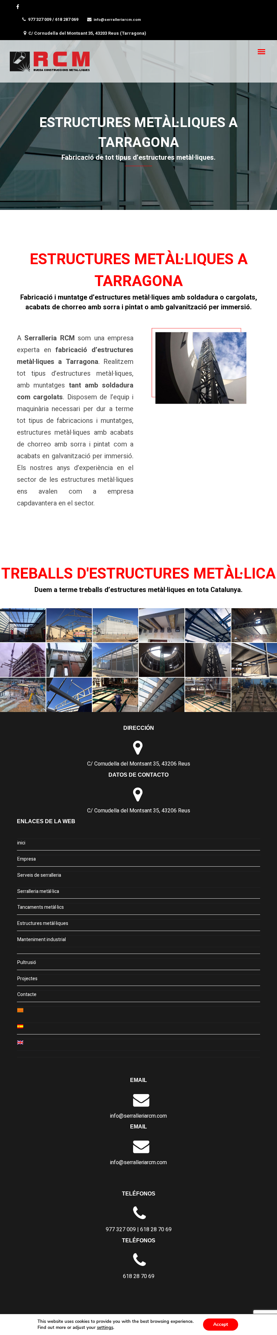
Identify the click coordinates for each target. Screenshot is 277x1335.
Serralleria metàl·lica (38, 891)
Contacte (26, 994)
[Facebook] (18, 6)
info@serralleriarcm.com (117, 20)
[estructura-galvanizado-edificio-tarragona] (23, 660)
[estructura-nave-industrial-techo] (69, 695)
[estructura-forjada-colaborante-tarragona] (254, 625)
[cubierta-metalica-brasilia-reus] (23, 625)
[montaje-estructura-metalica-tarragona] (208, 695)
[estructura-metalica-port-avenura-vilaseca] (23, 695)
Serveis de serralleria (39, 875)
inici (21, 842)
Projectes (27, 978)
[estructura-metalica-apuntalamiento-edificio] (69, 660)
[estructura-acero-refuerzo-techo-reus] (161, 625)
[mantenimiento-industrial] (254, 695)
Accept (220, 1324)
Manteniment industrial (41, 939)
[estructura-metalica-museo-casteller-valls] (208, 660)
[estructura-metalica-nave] (254, 660)
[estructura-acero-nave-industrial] (69, 625)
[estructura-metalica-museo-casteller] (161, 660)
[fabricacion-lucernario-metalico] (161, 695)
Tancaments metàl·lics (40, 907)
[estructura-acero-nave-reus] (115, 625)
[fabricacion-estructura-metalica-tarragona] (115, 695)
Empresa (26, 859)
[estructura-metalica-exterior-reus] (115, 660)
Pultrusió (26, 962)
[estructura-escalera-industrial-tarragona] (208, 625)
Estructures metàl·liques (42, 923)
